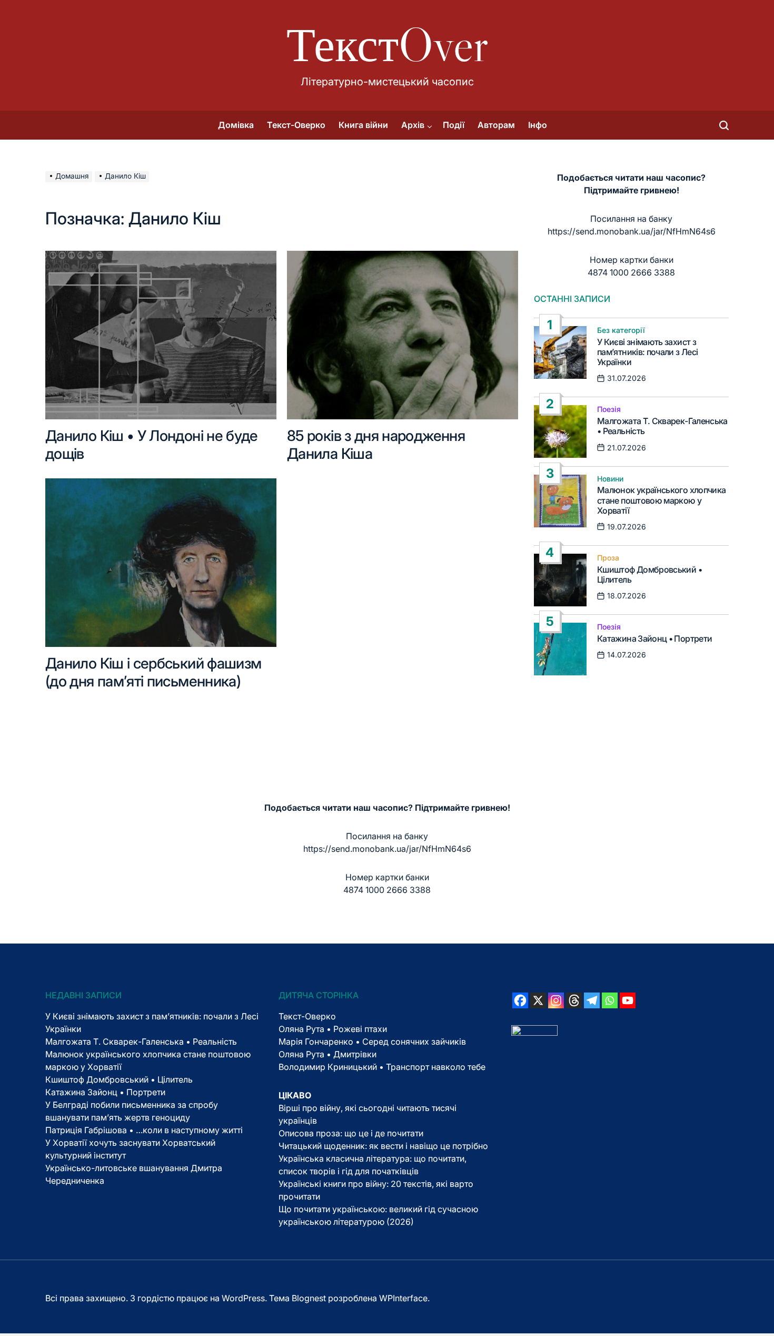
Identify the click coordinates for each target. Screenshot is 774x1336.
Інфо (537, 125)
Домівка (236, 125)
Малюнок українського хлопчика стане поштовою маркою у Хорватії (661, 500)
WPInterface (403, 1298)
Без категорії (621, 330)
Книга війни (363, 125)
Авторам (496, 125)
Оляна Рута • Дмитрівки (327, 1054)
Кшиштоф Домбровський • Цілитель (649, 574)
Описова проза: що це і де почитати (351, 1133)
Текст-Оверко (296, 125)
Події (453, 125)
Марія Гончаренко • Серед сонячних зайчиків (372, 1041)
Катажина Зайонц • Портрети (654, 638)
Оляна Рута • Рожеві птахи (333, 1029)
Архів (412, 125)
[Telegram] (592, 1000)
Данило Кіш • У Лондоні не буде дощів (151, 445)
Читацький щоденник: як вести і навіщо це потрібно (383, 1146)
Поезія (609, 409)
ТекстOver (387, 44)
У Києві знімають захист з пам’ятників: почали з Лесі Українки (647, 352)
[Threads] (574, 1000)
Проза (608, 558)
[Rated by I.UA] (534, 1031)
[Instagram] (556, 1000)
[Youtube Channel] (628, 1000)
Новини (610, 479)
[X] (538, 1000)
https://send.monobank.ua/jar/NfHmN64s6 (632, 231)
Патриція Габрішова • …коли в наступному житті (144, 1130)
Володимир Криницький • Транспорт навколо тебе (382, 1067)
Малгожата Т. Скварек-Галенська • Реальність (662, 426)
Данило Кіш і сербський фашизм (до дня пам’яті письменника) (153, 672)
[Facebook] (520, 1000)
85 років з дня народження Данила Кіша (376, 445)
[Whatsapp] (610, 1000)
